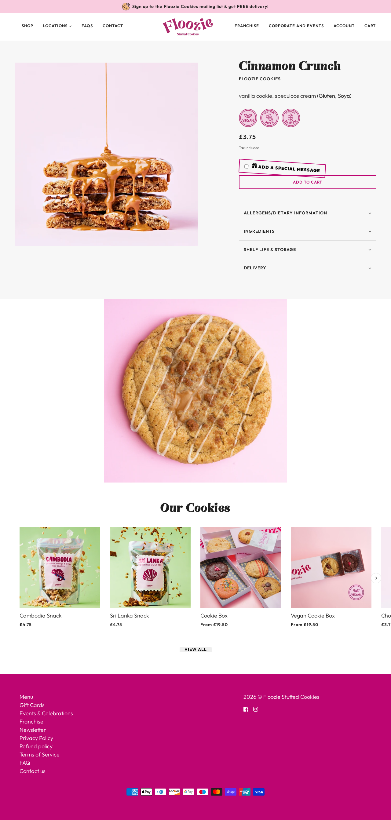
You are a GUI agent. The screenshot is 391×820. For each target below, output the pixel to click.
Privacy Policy (36, 738)
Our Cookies (195, 508)
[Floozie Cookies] (188, 27)
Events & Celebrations (46, 713)
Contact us (33, 770)
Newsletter (33, 729)
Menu (26, 696)
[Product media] (195, 391)
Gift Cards (32, 705)
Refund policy (36, 746)
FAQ (25, 762)
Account (344, 25)
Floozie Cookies (260, 79)
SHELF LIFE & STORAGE (270, 249)
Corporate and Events (296, 25)
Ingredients (259, 231)
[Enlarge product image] (106, 154)
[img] (246, 708)
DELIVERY (255, 268)
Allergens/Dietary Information (285, 213)
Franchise (247, 25)
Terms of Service (40, 754)
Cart (370, 25)
